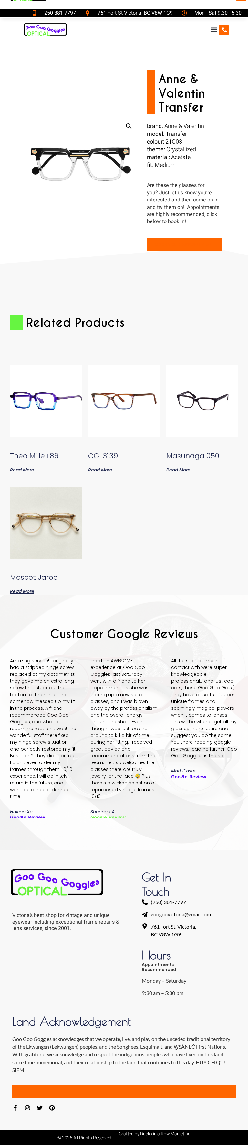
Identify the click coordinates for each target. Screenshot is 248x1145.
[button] (213, 30)
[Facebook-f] (15, 1108)
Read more (22, 469)
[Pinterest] (52, 1108)
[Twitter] (40, 1108)
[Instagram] (27, 1108)
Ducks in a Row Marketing (165, 1133)
